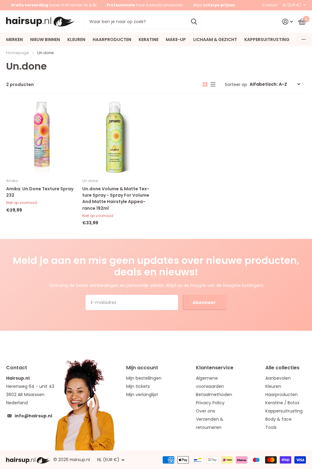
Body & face (278, 419)
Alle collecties (282, 367)
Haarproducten (281, 394)
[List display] (213, 84)
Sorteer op (236, 84)
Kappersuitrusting (284, 411)
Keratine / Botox (282, 403)
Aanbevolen (278, 378)
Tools (271, 427)
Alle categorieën (14, 39)
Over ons (205, 411)
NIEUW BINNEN (45, 39)
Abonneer (205, 302)
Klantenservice (214, 367)
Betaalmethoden (214, 394)
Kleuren (273, 386)
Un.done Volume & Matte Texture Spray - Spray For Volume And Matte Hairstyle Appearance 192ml (115, 198)
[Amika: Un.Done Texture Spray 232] (41, 137)
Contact (270, 5)
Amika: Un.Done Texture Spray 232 (39, 192)
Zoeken (194, 21)
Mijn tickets (138, 386)
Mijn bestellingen (143, 378)
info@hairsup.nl (33, 416)
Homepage (17, 53)
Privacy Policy (210, 403)
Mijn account (142, 367)
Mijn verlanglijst (142, 394)
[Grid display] (205, 84)
